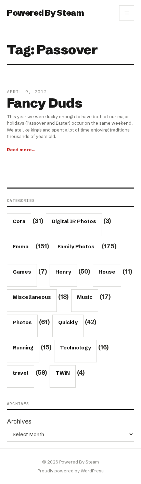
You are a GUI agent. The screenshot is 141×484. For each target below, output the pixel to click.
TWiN (62, 373)
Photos (22, 322)
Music (84, 297)
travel (20, 373)
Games (22, 271)
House (107, 271)
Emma (20, 246)
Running (23, 347)
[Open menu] (126, 12)
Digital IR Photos (74, 221)
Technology (75, 347)
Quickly (68, 322)
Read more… (21, 149)
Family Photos (75, 246)
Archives (19, 421)
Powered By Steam (45, 13)
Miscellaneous (32, 297)
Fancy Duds (44, 103)
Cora (19, 221)
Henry (63, 271)
